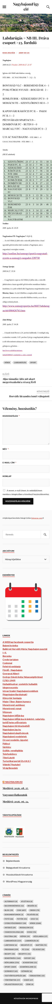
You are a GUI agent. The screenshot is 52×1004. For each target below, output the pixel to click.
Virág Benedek (10, 768)
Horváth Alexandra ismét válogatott (29, 396)
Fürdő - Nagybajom (12, 670)
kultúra (11, 936)
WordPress (32, 998)
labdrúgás (32, 941)
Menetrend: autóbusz (14, 705)
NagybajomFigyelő (26, 6)
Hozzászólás (11, 416)
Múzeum (7, 712)
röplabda (12, 962)
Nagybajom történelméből (16, 726)
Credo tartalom (10, 659)
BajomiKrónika (14, 906)
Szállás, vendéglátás (13, 750)
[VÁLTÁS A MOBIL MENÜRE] (4, 7)
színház (26, 971)
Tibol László (9, 757)
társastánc (37, 976)
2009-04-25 (24, 53)
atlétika (26, 901)
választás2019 (14, 984)
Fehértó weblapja (12, 666)
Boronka (7, 656)
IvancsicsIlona (14, 932)
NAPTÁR (41, 945)
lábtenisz (11, 945)
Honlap (7, 476)
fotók (22, 919)
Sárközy (7, 747)
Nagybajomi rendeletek (15, 736)
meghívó (26, 945)
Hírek (7, 362)
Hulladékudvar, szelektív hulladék (20, 684)
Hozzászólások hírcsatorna (19, 874)
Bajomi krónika (10, 645)
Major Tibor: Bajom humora (17, 701)
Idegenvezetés (10, 687)
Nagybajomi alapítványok (15, 733)
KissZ (31, 932)
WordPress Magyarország (19, 881)
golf (34, 919)
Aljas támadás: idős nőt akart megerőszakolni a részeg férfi (19, 380)
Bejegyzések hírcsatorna (18, 867)
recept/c (25, 954)
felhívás (32, 914)
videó (28, 980)
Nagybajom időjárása (13, 715)
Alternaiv (11, 901)
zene (29, 984)
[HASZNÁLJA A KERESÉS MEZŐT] (47, 7)
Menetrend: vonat (12, 708)
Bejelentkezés (13, 860)
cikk (21, 910)
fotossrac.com (36, 518)
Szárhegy (11, 971)
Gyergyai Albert (11, 673)
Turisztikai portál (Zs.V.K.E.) (17, 761)
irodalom (26, 927)
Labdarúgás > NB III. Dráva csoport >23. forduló (26, 40)
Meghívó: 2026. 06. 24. (16, 801)
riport (29, 958)
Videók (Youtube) (12, 764)
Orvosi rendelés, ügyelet (15, 740)
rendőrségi (13, 958)
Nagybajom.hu (14, 782)
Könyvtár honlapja (12, 698)
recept (10, 954)
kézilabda (40, 936)
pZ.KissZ (38, 949)
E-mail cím (9, 462)
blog (9, 910)
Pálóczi (6, 743)
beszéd (32, 906)
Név (6, 449)
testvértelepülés (15, 976)
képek (25, 936)
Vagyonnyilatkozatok (15, 794)
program (11, 949)
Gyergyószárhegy (15, 923)
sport (33, 362)
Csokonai (7, 663)
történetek (12, 980)
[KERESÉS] (45, 534)
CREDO (34, 910)
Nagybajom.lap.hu (12, 729)
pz (25, 949)
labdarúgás (20, 362)
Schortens (30, 962)
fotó (9, 919)
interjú (10, 927)
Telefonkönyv (10, 754)
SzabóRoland (28, 967)
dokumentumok (14, 914)
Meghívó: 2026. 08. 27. (15, 788)
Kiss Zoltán (9, 53)
